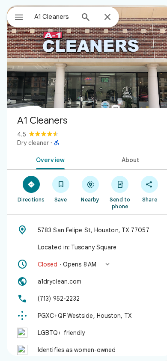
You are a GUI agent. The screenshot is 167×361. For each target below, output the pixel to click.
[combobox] (54, 17)
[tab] (49, 159)
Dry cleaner (33, 143)
